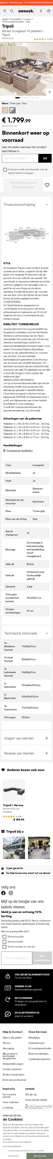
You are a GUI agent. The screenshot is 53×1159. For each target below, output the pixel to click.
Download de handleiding (20, 450)
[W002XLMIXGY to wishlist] (47, 185)
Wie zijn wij (30, 1094)
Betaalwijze (34, 1037)
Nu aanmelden (42, 958)
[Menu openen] (4, 11)
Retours (7, 1042)
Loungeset (27, 19)
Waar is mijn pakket (12, 1037)
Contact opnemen (12, 1069)
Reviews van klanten (19, 753)
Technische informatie (20, 633)
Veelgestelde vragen (13, 1063)
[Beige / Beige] (5, 110)
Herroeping (8, 1048)
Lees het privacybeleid (12, 1146)
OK (45, 158)
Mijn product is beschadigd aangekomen (10, 1056)
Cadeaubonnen (36, 1042)
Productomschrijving (19, 204)
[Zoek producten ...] (12, 10)
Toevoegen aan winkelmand (23, 185)
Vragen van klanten (19, 738)
